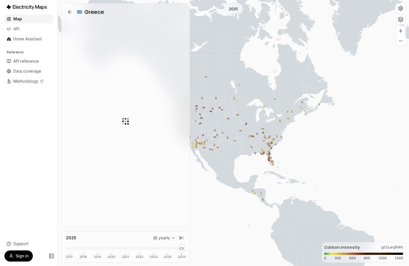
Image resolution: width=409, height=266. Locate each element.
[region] (233, 133)
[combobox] (164, 237)
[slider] (181, 248)
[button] (401, 8)
